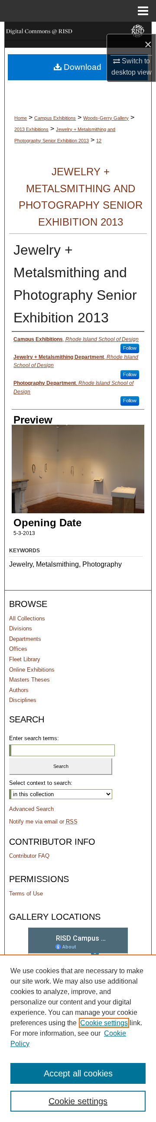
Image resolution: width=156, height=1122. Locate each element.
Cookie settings (104, 1023)
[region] (78, 1038)
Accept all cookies (78, 1073)
